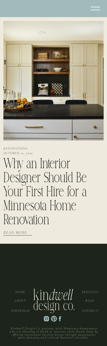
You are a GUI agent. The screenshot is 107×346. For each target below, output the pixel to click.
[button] (95, 8)
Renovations (15, 148)
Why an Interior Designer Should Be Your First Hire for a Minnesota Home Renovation (45, 192)
